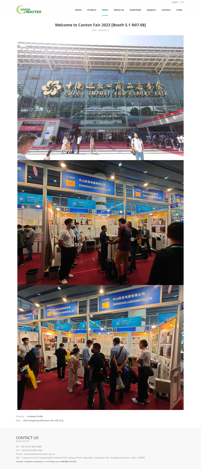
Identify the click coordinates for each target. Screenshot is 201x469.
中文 (182, 2)
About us (119, 9)
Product (91, 9)
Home (78, 9)
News (105, 9)
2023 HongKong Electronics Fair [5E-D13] (43, 420)
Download (135, 9)
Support (151, 9)
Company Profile (35, 416)
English (175, 2)
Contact (166, 9)
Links (179, 9)
